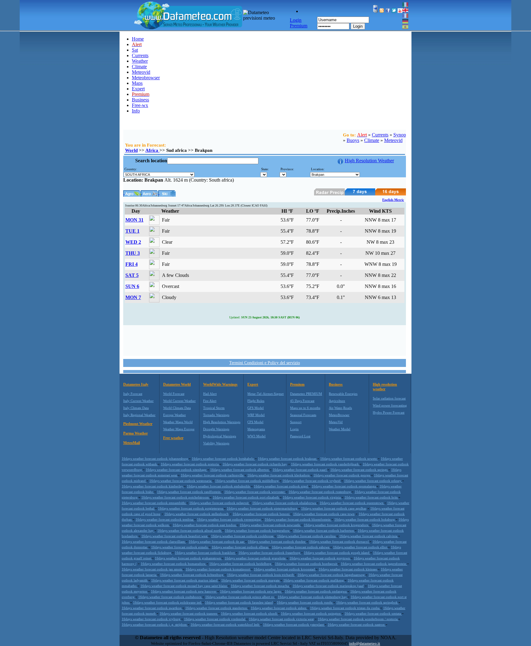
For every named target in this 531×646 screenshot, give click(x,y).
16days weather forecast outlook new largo (251, 591)
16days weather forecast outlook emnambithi (154, 503)
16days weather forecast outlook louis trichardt (261, 575)
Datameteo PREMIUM (306, 394)
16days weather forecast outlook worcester (255, 492)
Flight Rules (255, 401)
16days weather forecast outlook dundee (277, 541)
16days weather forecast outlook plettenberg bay (313, 597)
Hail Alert (210, 394)
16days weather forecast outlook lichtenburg (192, 575)
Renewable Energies (343, 394)
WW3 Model (256, 436)
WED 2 (133, 242)
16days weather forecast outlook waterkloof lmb (225, 624)
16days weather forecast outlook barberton (324, 530)
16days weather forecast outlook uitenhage (176, 469)
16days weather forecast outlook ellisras (240, 547)
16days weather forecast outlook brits (371, 497)
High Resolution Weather (369, 160)
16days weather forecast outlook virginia (312, 497)
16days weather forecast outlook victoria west (281, 619)
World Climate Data (177, 408)
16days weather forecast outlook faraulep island (239, 602)
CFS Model (255, 422)
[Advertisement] (264, 340)
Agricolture (337, 401)
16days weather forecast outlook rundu (305, 602)
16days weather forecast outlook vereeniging (229, 519)
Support (295, 422)
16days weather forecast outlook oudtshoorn (170, 597)
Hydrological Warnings (219, 436)
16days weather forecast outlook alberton (240, 469)
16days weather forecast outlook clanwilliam (154, 541)
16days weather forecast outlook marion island (184, 580)
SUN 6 (132, 286)
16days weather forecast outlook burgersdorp (257, 530)
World (131, 150)
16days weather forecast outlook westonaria (180, 481)
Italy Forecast (132, 394)
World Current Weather (179, 401)
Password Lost (300, 436)
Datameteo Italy (135, 384)
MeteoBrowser (339, 415)
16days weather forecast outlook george (342, 475)
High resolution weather (385, 386)
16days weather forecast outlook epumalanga (344, 486)
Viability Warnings (216, 443)
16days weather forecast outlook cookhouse (242, 536)
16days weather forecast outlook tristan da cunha (345, 608)
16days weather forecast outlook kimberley (153, 486)
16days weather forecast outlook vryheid (311, 481)
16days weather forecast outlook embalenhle (219, 486)
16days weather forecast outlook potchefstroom (175, 497)
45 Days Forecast (302, 401)
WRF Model (256, 415)
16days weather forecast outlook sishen (279, 608)
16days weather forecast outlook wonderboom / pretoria (358, 619)
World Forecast (173, 394)
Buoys (353, 140)
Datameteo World (177, 384)
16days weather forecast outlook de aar (217, 541)
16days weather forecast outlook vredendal (215, 619)
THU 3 (132, 253)
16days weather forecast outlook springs (359, 469)
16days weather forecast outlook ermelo (180, 547)
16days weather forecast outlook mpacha (260, 586)
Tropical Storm (214, 408)
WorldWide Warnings (220, 384)
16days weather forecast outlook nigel (281, 486)
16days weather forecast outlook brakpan (287, 458)
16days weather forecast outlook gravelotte (256, 558)
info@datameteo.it (364, 643)
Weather (140, 61)
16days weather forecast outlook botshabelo (223, 458)
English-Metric (393, 200)
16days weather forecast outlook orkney (373, 481)
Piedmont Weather (137, 424)
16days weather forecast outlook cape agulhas (333, 508)
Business (140, 99)
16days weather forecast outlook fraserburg (269, 552)
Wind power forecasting (390, 405)
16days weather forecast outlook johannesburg (155, 458)
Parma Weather (135, 433)
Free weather (173, 438)
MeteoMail (131, 443)
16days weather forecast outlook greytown (320, 558)
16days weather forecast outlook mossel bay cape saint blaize (184, 586)
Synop (399, 134)
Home (138, 38)
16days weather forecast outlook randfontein (189, 492)
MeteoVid (336, 422)
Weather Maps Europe (179, 429)
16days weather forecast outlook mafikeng (314, 580)
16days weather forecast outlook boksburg (365, 519)
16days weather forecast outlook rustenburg (320, 492)
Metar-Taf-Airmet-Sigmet (265, 394)
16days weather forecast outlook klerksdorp (279, 475)
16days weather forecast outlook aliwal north (189, 530)
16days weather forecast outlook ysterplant (294, 624)
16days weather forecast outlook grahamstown (188, 558)
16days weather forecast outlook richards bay (254, 464)
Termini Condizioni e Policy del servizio (264, 362)
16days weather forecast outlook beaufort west (174, 536)
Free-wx (140, 105)
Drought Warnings (216, 429)
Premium (297, 384)
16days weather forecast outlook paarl (300, 469)
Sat (135, 50)
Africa (152, 150)
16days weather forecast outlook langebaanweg (331, 575)
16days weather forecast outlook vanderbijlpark (325, 464)
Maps (137, 83)
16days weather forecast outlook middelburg (247, 481)
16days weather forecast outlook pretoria (190, 464)
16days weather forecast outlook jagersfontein (374, 563)
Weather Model (339, 429)
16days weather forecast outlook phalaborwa (284, 503)
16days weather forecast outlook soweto (349, 458)
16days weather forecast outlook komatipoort (218, 569)
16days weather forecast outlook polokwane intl (167, 602)
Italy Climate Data (136, 408)
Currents (140, 55)
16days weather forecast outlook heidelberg (240, 563)
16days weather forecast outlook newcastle (270, 525)
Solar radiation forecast (389, 398)
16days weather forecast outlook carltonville (213, 475)
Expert (138, 88)
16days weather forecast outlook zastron (357, 624)
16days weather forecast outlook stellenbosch (196, 514)
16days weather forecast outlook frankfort (205, 552)
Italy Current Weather (138, 401)
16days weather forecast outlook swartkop (152, 608)
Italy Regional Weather (139, 415)
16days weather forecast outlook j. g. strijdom (155, 624)
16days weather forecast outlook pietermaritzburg (262, 508)
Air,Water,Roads (340, 408)
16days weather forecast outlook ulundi (249, 613)
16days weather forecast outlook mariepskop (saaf (328, 586)
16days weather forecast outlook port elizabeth (246, 497)
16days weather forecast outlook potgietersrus (191, 508)
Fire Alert (209, 401)
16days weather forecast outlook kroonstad (285, 569)
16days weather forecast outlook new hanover (184, 591)
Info (136, 110)
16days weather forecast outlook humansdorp (173, 563)
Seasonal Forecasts (303, 415)
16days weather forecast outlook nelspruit (219, 503)
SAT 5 (132, 275)
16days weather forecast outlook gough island (337, 552)
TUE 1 (132, 231)
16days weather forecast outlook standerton (216, 608)
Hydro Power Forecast (388, 412)
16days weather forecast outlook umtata (373, 613)
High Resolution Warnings (221, 422)
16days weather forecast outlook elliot (360, 547)
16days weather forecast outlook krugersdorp (336, 525)
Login (358, 26)
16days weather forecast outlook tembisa (165, 519)
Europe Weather (174, 415)
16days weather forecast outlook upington (311, 613)
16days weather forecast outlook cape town (324, 514)
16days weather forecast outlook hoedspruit (306, 563)
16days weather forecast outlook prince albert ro (240, 597)
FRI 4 (131, 264)
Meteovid (141, 72)
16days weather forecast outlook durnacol (339, 541)
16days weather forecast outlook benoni (261, 514)
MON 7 (133, 297)
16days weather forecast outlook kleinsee (348, 569)
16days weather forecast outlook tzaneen (188, 613)
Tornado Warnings (216, 415)
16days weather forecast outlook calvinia (368, 536)
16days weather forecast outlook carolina (306, 536)
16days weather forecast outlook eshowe (301, 547)
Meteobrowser (146, 77)
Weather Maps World (178, 422)
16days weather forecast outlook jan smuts (152, 569)
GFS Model (255, 408)
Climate (139, 66)
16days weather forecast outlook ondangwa (316, 591)
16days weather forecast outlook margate (251, 580)
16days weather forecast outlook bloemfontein (298, 519)
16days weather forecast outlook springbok (367, 602)
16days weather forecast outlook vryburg (151, 619)
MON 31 (134, 220)
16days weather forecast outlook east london (205, 525)
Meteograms (256, 429)
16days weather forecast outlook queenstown (352, 503)
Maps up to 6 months (305, 408)
